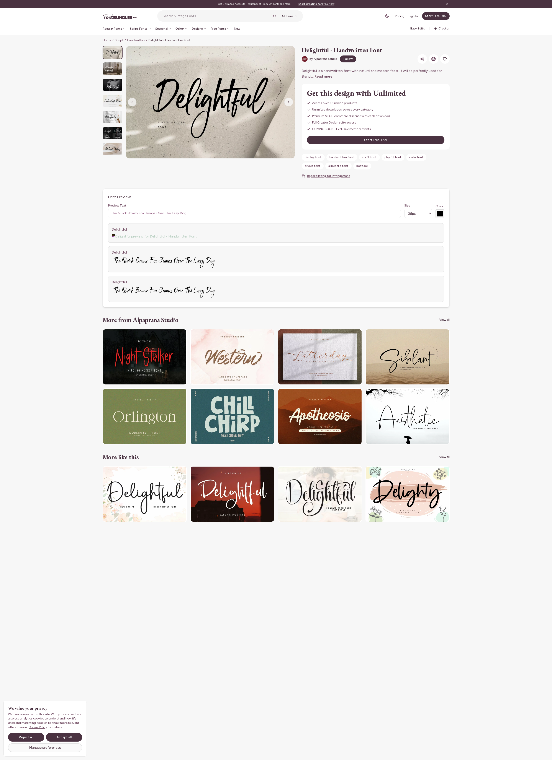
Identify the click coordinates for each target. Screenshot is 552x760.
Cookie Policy (38, 727)
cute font (416, 157)
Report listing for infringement (328, 176)
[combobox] (216, 16)
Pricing (399, 16)
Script (119, 40)
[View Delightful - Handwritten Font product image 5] (113, 117)
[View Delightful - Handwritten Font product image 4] (113, 100)
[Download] (171, 335)
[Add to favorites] (445, 59)
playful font (393, 157)
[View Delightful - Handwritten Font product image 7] (113, 149)
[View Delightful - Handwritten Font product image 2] (113, 68)
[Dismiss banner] (447, 4)
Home (107, 40)
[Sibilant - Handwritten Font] (407, 357)
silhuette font (338, 166)
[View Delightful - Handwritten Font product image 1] (113, 52)
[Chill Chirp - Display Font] (232, 416)
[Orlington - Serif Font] (144, 416)
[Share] (422, 59)
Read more (323, 76)
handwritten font (341, 157)
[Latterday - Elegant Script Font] (320, 357)
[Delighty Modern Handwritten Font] (407, 494)
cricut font (313, 166)
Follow (348, 59)
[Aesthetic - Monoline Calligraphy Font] (407, 416)
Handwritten (136, 40)
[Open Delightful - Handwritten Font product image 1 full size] (210, 102)
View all (444, 320)
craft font (369, 157)
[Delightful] (144, 494)
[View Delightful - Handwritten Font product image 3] (113, 84)
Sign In (413, 16)
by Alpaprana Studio (323, 59)
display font (313, 157)
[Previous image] (132, 102)
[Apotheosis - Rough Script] (320, 416)
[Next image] (288, 102)
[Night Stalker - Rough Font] (144, 357)
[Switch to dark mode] (386, 16)
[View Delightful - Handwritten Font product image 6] (113, 133)
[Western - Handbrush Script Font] (232, 357)
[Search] (274, 16)
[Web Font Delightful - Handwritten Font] (232, 494)
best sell (362, 166)
